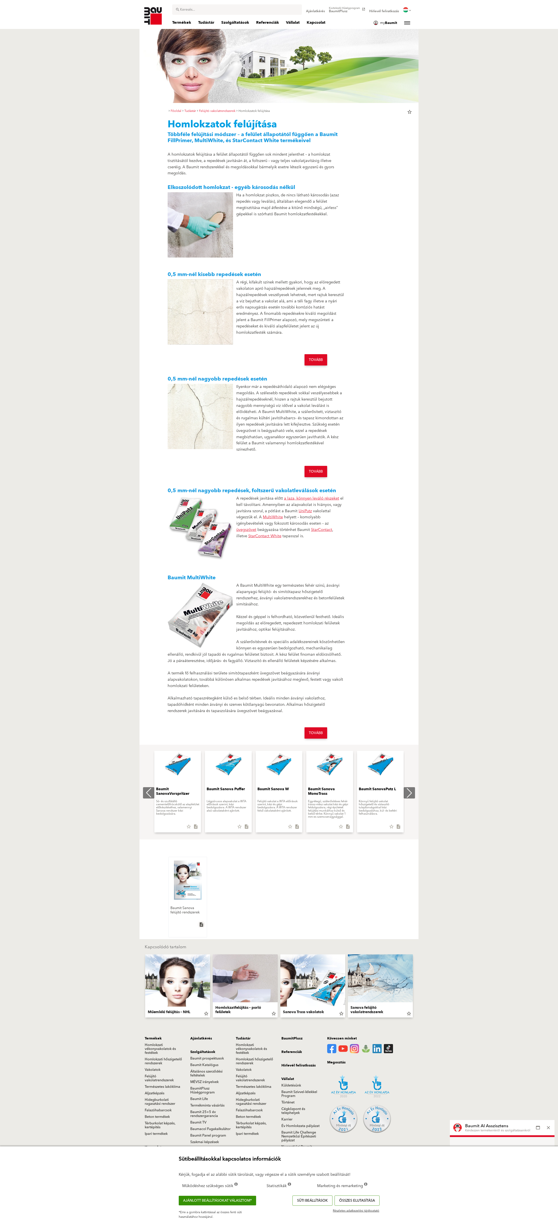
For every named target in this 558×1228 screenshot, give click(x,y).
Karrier (287, 1119)
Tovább (316, 360)
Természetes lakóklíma (162, 1087)
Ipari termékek (156, 1134)
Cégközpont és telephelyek (293, 1111)
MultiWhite (273, 517)
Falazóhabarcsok (158, 1110)
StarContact (321, 529)
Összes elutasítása (357, 1201)
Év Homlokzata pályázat (300, 1126)
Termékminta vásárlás (207, 1105)
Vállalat (287, 1079)
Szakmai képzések (204, 1142)
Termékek (153, 1038)
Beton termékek (157, 1117)
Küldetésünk (291, 1085)
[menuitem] (315, 10)
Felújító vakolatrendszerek (159, 1078)
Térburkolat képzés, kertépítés (160, 1125)
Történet (287, 1102)
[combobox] (237, 9)
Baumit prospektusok (207, 1058)
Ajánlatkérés (201, 1038)
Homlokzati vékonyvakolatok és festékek (160, 1049)
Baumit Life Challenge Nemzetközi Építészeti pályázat (298, 1136)
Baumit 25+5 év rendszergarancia (204, 1114)
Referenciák (291, 1052)
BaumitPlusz (292, 1038)
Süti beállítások (312, 1201)
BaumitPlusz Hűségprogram (202, 1090)
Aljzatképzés (154, 1093)
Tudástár (243, 1038)
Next (414, 986)
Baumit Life (199, 1099)
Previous (143, 986)
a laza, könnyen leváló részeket (311, 498)
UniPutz (305, 511)
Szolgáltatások (202, 1052)
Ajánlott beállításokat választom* (217, 1201)
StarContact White (264, 536)
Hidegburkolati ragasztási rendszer (160, 1102)
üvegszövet (246, 529)
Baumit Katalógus (204, 1065)
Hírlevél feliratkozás (298, 1065)
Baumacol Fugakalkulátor (210, 1129)
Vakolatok (152, 1070)
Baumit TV (198, 1122)
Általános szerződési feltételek (206, 1073)
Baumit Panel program (208, 1135)
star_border (409, 112)
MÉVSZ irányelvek (204, 1082)
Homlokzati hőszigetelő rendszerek (163, 1061)
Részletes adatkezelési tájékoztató (356, 1210)
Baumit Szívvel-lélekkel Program (299, 1094)
